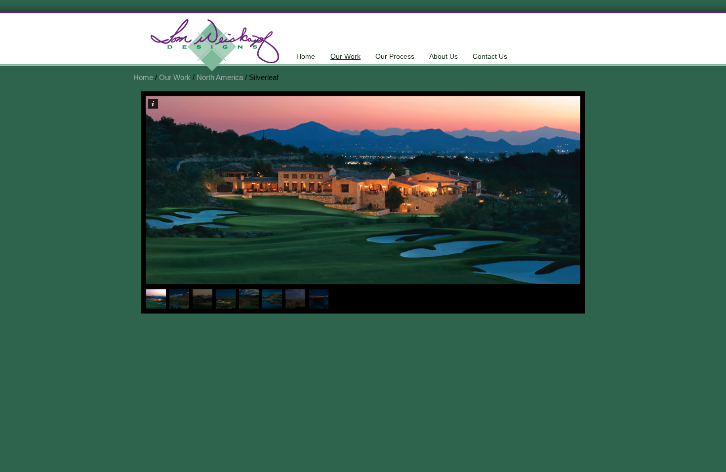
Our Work (345, 56)
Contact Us (490, 56)
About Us (443, 56)
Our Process (394, 56)
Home (305, 56)
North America (220, 77)
